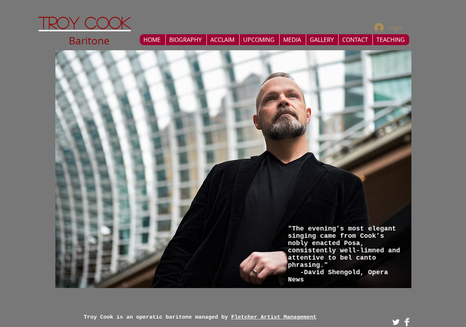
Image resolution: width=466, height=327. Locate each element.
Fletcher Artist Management (273, 317)
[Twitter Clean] (396, 322)
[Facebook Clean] (407, 322)
